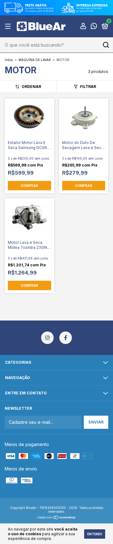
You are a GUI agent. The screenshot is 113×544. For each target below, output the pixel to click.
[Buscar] (105, 45)
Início (9, 60)
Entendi (94, 534)
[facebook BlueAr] (65, 337)
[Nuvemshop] (56, 517)
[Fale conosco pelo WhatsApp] (94, 27)
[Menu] (9, 26)
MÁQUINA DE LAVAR (35, 60)
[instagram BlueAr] (47, 337)
